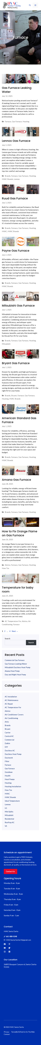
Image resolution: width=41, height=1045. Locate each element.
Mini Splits (9, 812)
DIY (6, 747)
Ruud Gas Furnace (15, 198)
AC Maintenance (11, 700)
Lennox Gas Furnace (16, 141)
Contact (7, 1034)
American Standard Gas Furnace (19, 420)
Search (7, 638)
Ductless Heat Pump (13, 754)
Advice (7, 565)
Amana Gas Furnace (16, 480)
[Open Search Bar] (30, 5)
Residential (9, 819)
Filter (7, 761)
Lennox (17, 179)
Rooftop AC (9, 822)
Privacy (6, 1032)
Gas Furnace (17, 121)
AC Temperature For (13, 621)
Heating (26, 121)
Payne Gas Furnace (15, 251)
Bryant (14, 395)
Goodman (8, 772)
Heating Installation (13, 786)
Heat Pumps (10, 779)
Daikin (7, 743)
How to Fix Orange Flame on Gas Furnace (19, 533)
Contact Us (10, 871)
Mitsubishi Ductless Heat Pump (17, 667)
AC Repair (9, 704)
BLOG (18, 1032)
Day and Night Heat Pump (15, 674)
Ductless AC (10, 750)
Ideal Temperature (12, 801)
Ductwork (9, 758)
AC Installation (11, 697)
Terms (13, 1032)
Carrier (7, 732)
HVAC (4, 231)
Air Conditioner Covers (14, 714)
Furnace (8, 121)
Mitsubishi (6, 344)
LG (6, 808)
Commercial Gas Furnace (15, 660)
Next (15, 631)
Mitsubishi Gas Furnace (18, 306)
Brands (7, 176)
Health (7, 776)
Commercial (9, 740)
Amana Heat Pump (12, 671)
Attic (7, 722)
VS (6, 826)
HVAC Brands (7, 179)
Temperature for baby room (17, 589)
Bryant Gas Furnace (16, 363)
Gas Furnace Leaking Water (16, 90)
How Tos (5, 568)
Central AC (9, 736)
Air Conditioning (11, 718)
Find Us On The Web (27, 1032)
